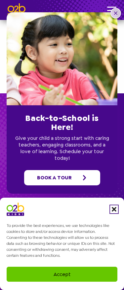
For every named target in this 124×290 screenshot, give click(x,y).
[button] (114, 209)
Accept (62, 274)
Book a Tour (54, 177)
